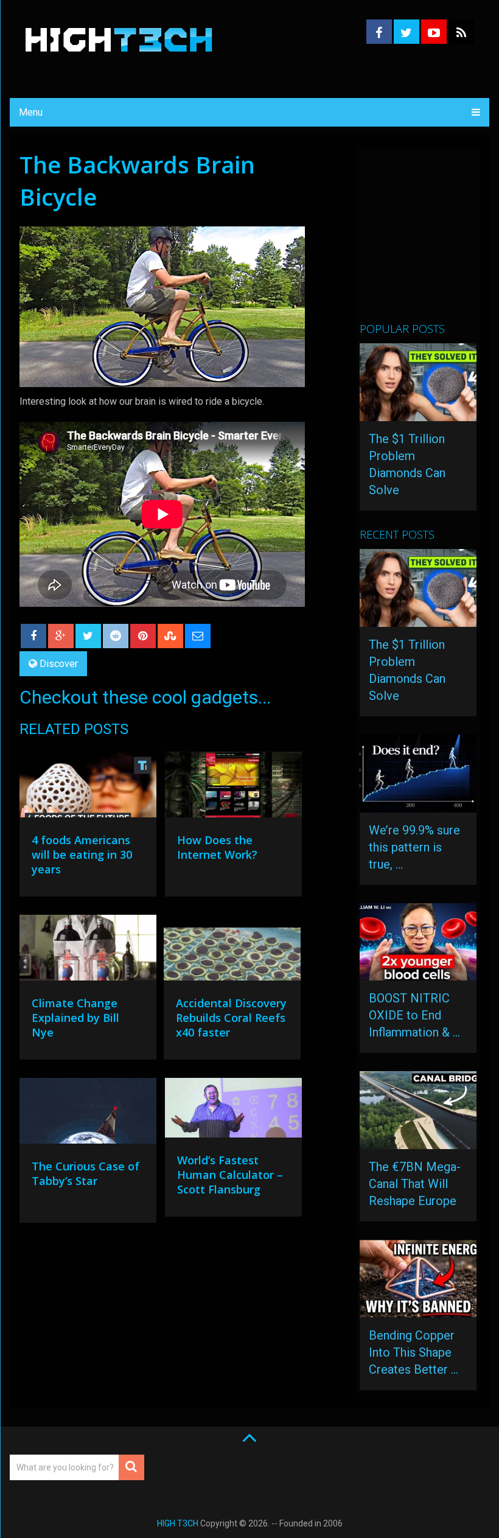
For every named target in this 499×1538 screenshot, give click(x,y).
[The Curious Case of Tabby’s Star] (87, 1114)
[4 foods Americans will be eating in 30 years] (87, 787)
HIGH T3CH (177, 1523)
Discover (59, 663)
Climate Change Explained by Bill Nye (75, 1018)
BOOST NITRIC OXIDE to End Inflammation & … (414, 1015)
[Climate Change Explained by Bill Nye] (87, 951)
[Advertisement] (429, 240)
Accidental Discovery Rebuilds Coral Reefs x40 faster (231, 1018)
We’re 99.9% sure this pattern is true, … (414, 847)
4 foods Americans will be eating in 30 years (82, 854)
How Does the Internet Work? (217, 847)
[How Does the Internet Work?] (233, 787)
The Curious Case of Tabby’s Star (85, 1173)
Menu (31, 112)
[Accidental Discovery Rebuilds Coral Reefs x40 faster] (232, 951)
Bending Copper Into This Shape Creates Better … (413, 1352)
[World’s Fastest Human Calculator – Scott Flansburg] (233, 1111)
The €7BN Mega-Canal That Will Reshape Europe (415, 1183)
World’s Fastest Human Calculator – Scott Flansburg (230, 1175)
